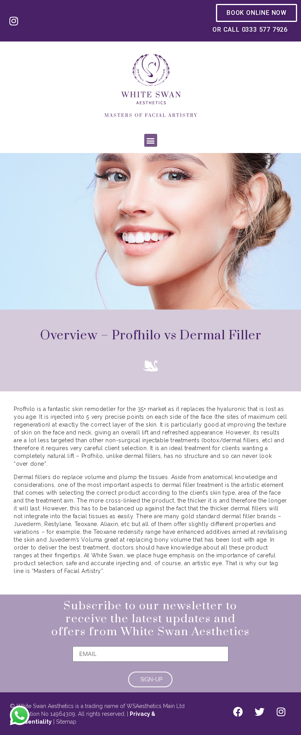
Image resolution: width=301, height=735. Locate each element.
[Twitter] (259, 712)
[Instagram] (14, 21)
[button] (150, 140)
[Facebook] (238, 712)
